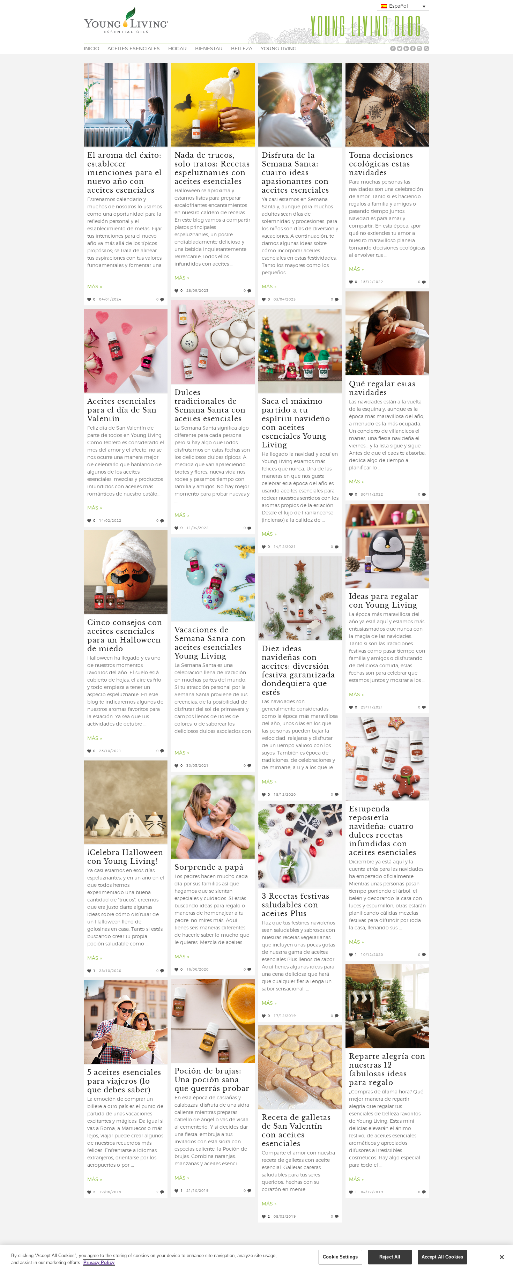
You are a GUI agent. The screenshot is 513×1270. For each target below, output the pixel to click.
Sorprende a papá (209, 866)
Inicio (91, 48)
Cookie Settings (340, 1257)
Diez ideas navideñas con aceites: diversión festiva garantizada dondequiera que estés (298, 670)
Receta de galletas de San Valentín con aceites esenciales (296, 1130)
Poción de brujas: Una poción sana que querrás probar (212, 1079)
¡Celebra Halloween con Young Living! (125, 856)
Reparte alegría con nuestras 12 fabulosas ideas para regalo (387, 1068)
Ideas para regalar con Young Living (383, 600)
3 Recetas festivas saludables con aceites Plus (295, 904)
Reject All (389, 1257)
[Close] (502, 1257)
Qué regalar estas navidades (382, 388)
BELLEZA (241, 48)
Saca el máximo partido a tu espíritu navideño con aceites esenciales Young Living (296, 422)
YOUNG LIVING (279, 48)
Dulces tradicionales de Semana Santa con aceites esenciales (210, 405)
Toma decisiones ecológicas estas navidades (381, 163)
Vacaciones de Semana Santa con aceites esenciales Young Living (210, 642)
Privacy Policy (98, 1262)
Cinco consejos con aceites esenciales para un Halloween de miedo (124, 635)
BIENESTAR (209, 48)
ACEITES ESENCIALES (133, 48)
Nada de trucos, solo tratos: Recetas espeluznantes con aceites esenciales (212, 167)
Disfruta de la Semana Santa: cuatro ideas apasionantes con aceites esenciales (295, 172)
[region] (256, 1257)
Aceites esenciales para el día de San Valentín (122, 409)
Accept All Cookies (442, 1257)
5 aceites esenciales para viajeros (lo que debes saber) (124, 1081)
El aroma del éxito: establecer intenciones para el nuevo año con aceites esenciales (124, 172)
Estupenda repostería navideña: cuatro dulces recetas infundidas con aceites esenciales (382, 830)
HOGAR (177, 48)
